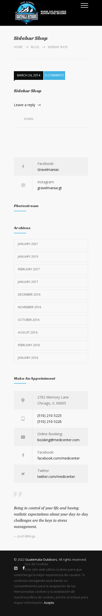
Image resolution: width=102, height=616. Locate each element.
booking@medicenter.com (58, 439)
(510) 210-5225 (49, 415)
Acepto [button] (49, 602)
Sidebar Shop (27, 90)
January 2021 (28, 244)
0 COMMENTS (54, 75)
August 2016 (27, 332)
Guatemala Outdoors (41, 559)
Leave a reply (24, 104)
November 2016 (29, 307)
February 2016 (29, 345)
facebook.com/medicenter (58, 458)
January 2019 (28, 256)
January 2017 (28, 282)
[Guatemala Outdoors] (47, 13)
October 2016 (28, 320)
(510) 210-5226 (49, 421)
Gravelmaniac (48, 169)
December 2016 (29, 294)
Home (18, 47)
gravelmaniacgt (49, 187)
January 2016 (28, 358)
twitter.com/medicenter (56, 476)
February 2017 (29, 269)
